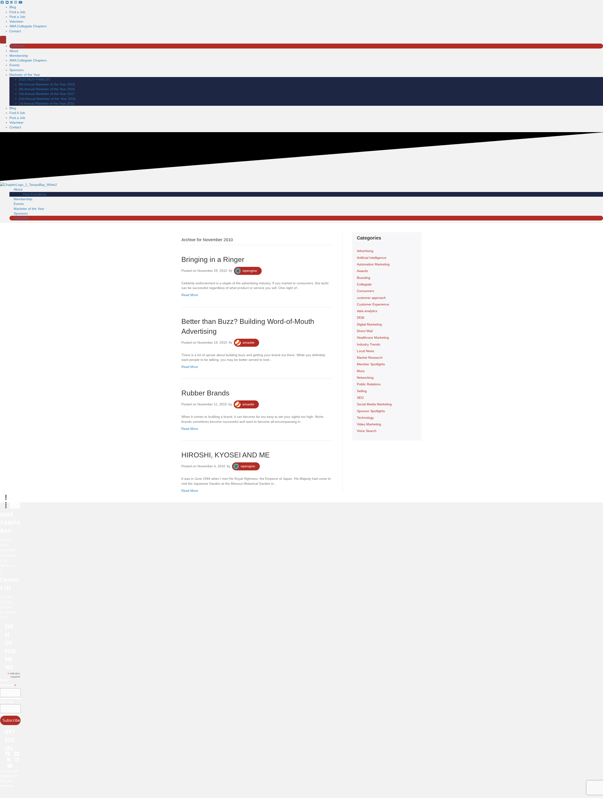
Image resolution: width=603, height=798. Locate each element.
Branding (363, 278)
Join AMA (17, 46)
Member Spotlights (371, 364)
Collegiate (364, 284)
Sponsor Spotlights (371, 411)
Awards (362, 271)
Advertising (365, 251)
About (13, 51)
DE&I (360, 317)
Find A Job (17, 113)
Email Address (8, 683)
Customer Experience (373, 304)
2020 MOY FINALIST (34, 79)
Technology (365, 417)
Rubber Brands (205, 393)
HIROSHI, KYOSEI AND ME (225, 455)
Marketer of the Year (24, 75)
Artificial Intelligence (371, 258)
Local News (365, 351)
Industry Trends (368, 344)
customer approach (371, 298)
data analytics (367, 311)
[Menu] (3, 40)
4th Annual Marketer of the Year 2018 (47, 89)
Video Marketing (369, 424)
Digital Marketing (369, 324)
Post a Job (17, 17)
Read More (189, 295)
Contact (15, 31)
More (361, 371)
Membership (18, 55)
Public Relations (369, 384)
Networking (365, 377)
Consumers (365, 291)
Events (14, 65)
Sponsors (16, 70)
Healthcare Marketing (373, 337)
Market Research (370, 357)
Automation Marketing (373, 264)
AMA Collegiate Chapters (28, 26)
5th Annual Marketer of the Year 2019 (47, 84)
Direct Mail (365, 331)
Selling (362, 391)
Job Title (7, 702)
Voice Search (366, 431)
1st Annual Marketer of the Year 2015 (46, 103)
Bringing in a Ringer (212, 259)
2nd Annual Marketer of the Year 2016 (47, 99)
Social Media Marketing (374, 404)
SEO (360, 397)
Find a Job (17, 12)
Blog (12, 7)
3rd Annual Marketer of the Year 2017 (47, 94)
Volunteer (16, 21)
